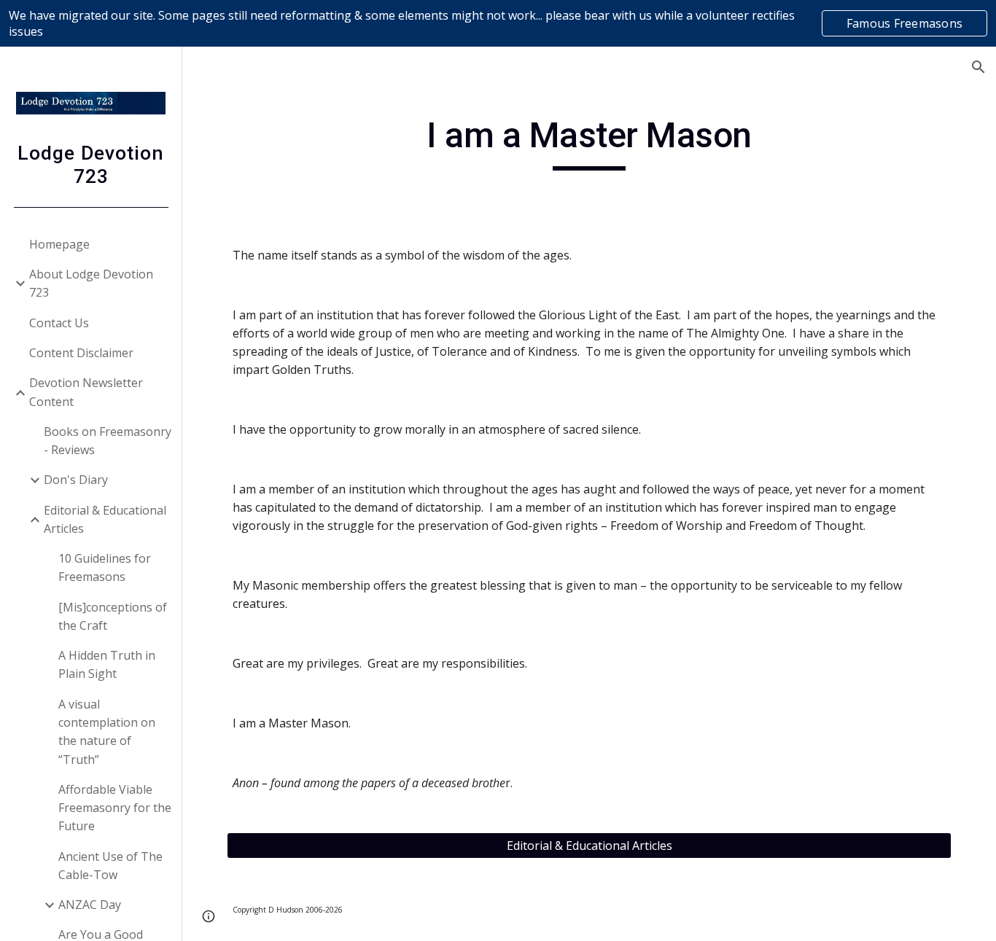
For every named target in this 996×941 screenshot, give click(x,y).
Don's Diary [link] (76, 480)
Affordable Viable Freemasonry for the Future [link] (114, 808)
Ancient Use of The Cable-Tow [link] (110, 865)
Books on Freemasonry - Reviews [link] (107, 440)
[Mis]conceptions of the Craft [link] (112, 616)
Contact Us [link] (59, 323)
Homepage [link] (59, 244)
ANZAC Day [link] (89, 905)
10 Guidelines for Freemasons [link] (104, 567)
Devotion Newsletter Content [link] (86, 392)
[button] (978, 67)
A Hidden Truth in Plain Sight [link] (106, 664)
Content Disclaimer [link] (81, 353)
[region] (498, 23)
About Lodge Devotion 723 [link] (91, 283)
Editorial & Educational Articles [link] (105, 519)
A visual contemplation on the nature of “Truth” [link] (106, 732)
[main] (589, 142)
